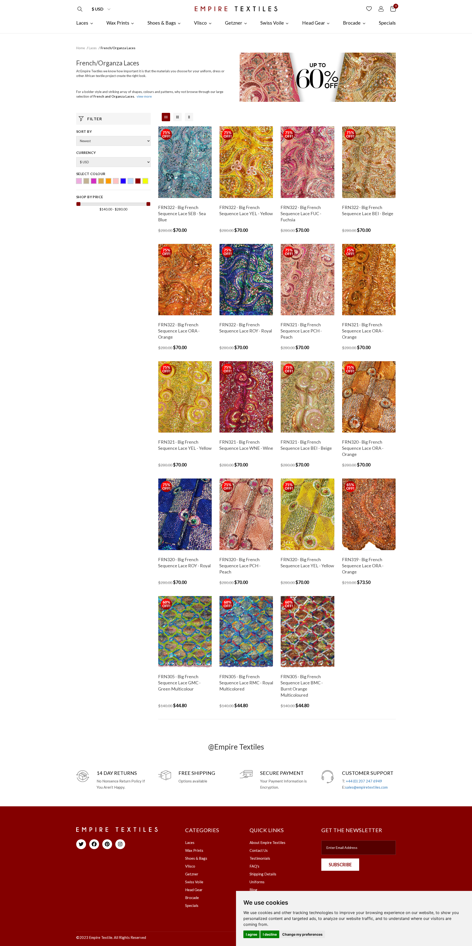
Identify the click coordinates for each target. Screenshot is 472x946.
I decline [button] (270, 934)
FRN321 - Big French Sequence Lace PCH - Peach (301, 331)
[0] (393, 8)
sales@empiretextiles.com (366, 787)
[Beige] (86, 181)
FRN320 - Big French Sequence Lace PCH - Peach (240, 565)
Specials (191, 905)
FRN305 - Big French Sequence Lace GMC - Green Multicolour (179, 682)
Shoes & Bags (196, 858)
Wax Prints (194, 850)
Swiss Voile (194, 882)
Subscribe (340, 864)
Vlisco (190, 866)
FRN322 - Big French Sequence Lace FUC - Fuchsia (300, 213)
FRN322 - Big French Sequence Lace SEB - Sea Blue (182, 213)
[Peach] (115, 181)
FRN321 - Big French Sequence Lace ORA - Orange (363, 331)
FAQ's (254, 866)
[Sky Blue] (130, 181)
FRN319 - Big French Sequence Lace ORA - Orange (363, 565)
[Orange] (108, 181)
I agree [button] (251, 934)
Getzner (191, 874)
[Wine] (137, 181)
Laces (93, 48)
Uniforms (257, 882)
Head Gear (194, 889)
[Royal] (123, 181)
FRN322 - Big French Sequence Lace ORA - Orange (179, 331)
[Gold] (101, 181)
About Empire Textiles (267, 842)
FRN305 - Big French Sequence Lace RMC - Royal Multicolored (246, 682)
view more (144, 96)
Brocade (192, 897)
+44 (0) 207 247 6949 (364, 781)
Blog (253, 889)
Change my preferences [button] (302, 934)
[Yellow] (145, 181)
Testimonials (260, 858)
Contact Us (259, 850)
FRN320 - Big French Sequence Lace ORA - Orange (363, 448)
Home (80, 48)
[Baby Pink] (78, 181)
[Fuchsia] (93, 181)
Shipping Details (263, 874)
